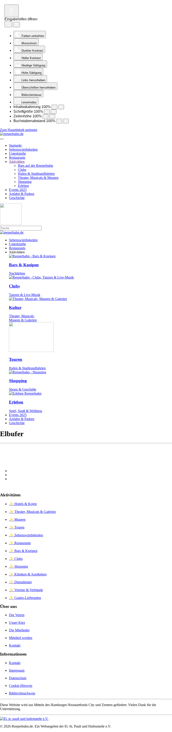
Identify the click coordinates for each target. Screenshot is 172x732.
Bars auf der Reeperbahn (35, 165)
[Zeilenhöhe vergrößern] (52, 116)
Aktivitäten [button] (17, 252)
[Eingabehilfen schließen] (16, 24)
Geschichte (17, 198)
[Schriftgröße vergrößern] (53, 111)
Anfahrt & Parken (21, 194)
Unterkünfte (17, 153)
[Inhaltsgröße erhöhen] (61, 107)
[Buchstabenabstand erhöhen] (66, 121)
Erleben (23, 186)
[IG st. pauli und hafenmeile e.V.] (24, 719)
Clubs (22, 169)
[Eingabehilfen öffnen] (11, 10)
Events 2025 (18, 190)
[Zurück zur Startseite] (12, 134)
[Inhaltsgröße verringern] (54, 107)
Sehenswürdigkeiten (23, 149)
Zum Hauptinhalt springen (18, 130)
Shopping (25, 182)
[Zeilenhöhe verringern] (45, 116)
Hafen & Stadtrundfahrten (36, 174)
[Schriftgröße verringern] (47, 111)
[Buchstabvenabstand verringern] (59, 121)
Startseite (15, 145)
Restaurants (17, 157)
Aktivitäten (17, 161)
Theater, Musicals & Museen (38, 178)
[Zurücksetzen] (8, 24)
